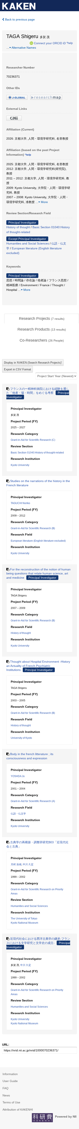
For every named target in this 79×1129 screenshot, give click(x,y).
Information (10, 1074)
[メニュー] (74, 5)
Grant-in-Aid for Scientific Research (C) (33, 439)
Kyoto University (20, 465)
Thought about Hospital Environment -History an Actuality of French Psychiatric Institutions (38, 666)
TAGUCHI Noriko (20, 503)
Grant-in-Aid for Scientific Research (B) (33, 528)
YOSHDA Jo (18, 776)
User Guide (10, 1081)
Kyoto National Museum (24, 922)
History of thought (18, 227)
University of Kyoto (21, 737)
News (6, 1095)
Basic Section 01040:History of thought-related (37, 452)
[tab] (41, 319)
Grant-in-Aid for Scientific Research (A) (33, 801)
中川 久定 (28, 864)
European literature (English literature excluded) (38, 540)
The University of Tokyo (24, 918)
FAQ (5, 1088)
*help (70, 42)
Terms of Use (11, 1102)
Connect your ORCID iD (50, 43)
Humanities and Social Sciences (27, 243)
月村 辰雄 (16, 864)
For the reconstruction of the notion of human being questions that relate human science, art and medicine (38, 573)
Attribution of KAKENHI (18, 1109)
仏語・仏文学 (18, 813)
